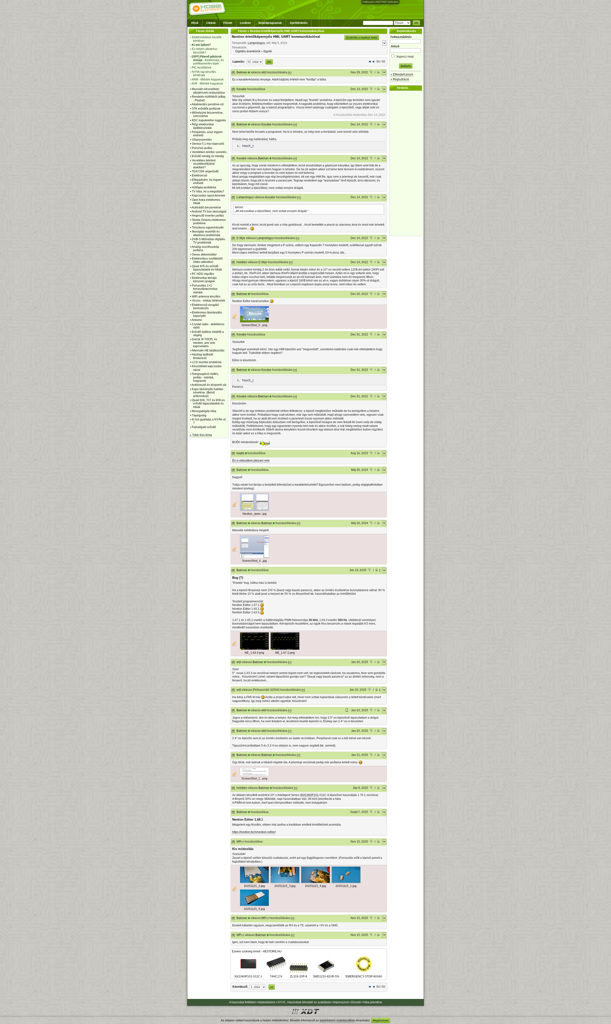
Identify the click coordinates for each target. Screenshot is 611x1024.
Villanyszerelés (202, 139)
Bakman (242, 72)
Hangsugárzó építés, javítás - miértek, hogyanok (205, 377)
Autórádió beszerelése (206, 207)
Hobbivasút (368, 2)
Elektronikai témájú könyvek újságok (204, 279)
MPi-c (240, 841)
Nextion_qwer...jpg (254, 513)
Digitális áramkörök (247, 51)
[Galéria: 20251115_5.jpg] (254, 905)
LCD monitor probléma (206, 362)
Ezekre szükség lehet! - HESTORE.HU (257, 951)
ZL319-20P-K (298, 976)
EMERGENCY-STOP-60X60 (364, 976)
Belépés (406, 65)
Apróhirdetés (299, 23)
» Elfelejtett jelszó (401, 74)
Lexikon (245, 23)
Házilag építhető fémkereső (202, 356)
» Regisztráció (399, 79)
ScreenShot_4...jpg (254, 560)
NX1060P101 (310, 795)
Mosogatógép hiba (204, 411)
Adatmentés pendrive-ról (208, 104)
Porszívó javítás (202, 148)
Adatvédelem (266, 1002)
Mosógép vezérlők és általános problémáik (206, 233)
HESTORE (381, 2)
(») (289, 72)
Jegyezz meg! (404, 56)
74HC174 (276, 976)
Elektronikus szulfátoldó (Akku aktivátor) (207, 260)
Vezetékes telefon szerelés (209, 152)
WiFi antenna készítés (206, 296)
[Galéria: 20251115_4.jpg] (315, 882)
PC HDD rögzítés (203, 274)
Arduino (197, 320)
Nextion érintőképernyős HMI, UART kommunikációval (276, 36)
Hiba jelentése (372, 1002)
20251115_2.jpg (254, 886)
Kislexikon (393, 2)
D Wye (241, 238)
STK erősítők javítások (206, 108)
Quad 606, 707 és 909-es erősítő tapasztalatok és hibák (208, 403)
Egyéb (267, 51)
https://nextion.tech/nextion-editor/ (254, 832)
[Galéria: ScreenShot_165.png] (254, 775)
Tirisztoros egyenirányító (208, 227)
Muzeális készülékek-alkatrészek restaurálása (208, 90)
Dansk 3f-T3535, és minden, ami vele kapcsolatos (204, 343)
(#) (233, 72)
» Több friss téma (201, 435)
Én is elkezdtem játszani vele (251, 460)
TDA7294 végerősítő (205, 171)
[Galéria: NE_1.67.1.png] (285, 649)
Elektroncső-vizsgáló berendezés (205, 306)
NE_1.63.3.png (254, 652)
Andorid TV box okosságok (209, 211)
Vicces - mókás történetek (208, 300)
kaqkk (240, 453)
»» (271, 987)
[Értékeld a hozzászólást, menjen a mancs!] (371, 72)
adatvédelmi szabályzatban (337, 1020)
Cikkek (211, 23)
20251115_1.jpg (346, 886)
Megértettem (381, 1020)
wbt (263, 72)
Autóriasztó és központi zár (209, 385)
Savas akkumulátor (204, 254)
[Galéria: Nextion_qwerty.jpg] (254, 510)
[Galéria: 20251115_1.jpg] (346, 882)
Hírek (195, 23)
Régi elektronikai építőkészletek (203, 126)
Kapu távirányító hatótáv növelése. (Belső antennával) (207, 392)
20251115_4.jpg (315, 886)
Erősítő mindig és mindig (208, 156)
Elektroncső (199, 175)
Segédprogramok (270, 23)
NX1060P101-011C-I (248, 976)
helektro (242, 262)
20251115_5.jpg (254, 909)
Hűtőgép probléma (204, 187)
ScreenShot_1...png (254, 778)
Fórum (227, 23)
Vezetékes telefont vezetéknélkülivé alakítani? (204, 164)
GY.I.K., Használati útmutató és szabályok (304, 1002)
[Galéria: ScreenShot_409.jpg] (254, 557)
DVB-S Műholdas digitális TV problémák (208, 241)
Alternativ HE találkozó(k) (208, 350)
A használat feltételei (242, 1002)
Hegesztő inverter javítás (208, 215)
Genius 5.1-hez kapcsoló (208, 143)
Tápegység (199, 415)
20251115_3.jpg (284, 886)
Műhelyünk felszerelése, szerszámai (207, 114)
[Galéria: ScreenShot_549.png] (254, 321)
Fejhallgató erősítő (204, 427)
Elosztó (356, 1002)
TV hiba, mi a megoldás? (208, 191)
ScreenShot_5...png (254, 325)
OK (416, 22)
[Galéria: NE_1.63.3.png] (254, 649)
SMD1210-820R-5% (326, 976)
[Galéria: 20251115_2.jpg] (254, 882)
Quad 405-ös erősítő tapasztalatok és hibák (207, 268)
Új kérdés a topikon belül (361, 37)
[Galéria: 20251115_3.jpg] (285, 882)
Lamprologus (256, 43)
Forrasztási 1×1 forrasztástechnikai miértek (204, 289)
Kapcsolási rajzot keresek (208, 195)
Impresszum (341, 1002)
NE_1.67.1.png (285, 652)
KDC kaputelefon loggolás (209, 120)
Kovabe (242, 89)
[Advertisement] (407, 163)
